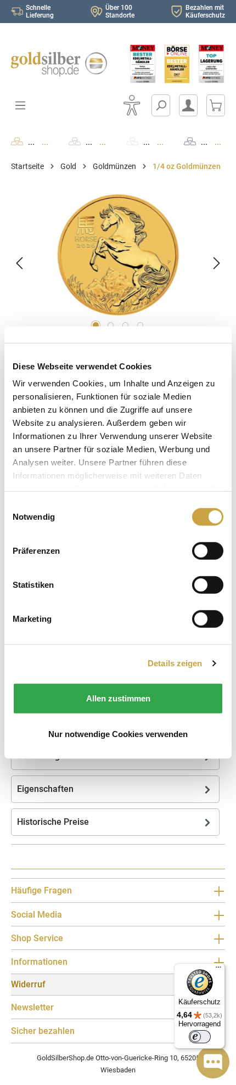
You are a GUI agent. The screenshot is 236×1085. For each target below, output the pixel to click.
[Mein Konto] (188, 105)
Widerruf (28, 984)
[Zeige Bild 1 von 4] (96, 325)
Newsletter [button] (32, 1007)
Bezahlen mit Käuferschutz (205, 11)
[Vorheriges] (19, 263)
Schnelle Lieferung (40, 11)
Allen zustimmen (118, 697)
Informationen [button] (39, 962)
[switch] (200, 1036)
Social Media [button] (36, 914)
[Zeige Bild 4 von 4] (140, 325)
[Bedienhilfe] (132, 105)
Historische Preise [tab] (53, 822)
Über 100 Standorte (119, 11)
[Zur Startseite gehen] (59, 64)
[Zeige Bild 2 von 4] (111, 325)
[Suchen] (160, 105)
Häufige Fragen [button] (41, 890)
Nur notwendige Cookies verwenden (118, 734)
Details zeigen (175, 663)
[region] (118, 263)
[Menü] (218, 969)
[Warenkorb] (215, 105)
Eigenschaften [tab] (45, 789)
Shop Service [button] (37, 938)
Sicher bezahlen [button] (43, 1031)
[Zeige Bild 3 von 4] (125, 325)
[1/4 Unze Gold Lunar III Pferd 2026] (118, 255)
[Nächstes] (217, 263)
